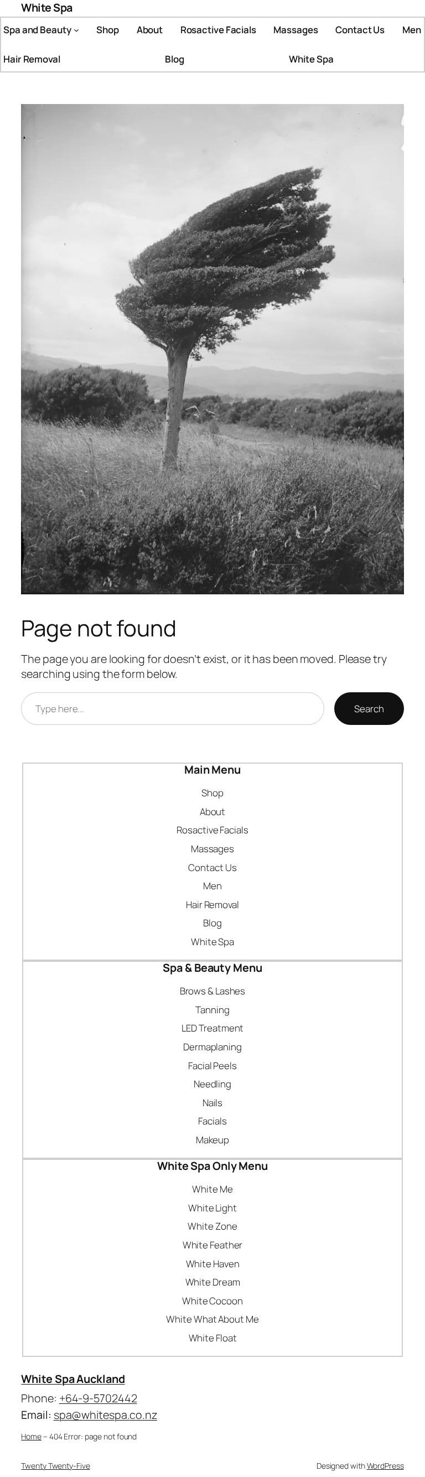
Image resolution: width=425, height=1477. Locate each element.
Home (31, 1436)
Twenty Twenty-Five (55, 1465)
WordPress (385, 1465)
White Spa (46, 7)
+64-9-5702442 (98, 1398)
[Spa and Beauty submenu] (76, 29)
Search (368, 708)
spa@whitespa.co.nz (105, 1414)
